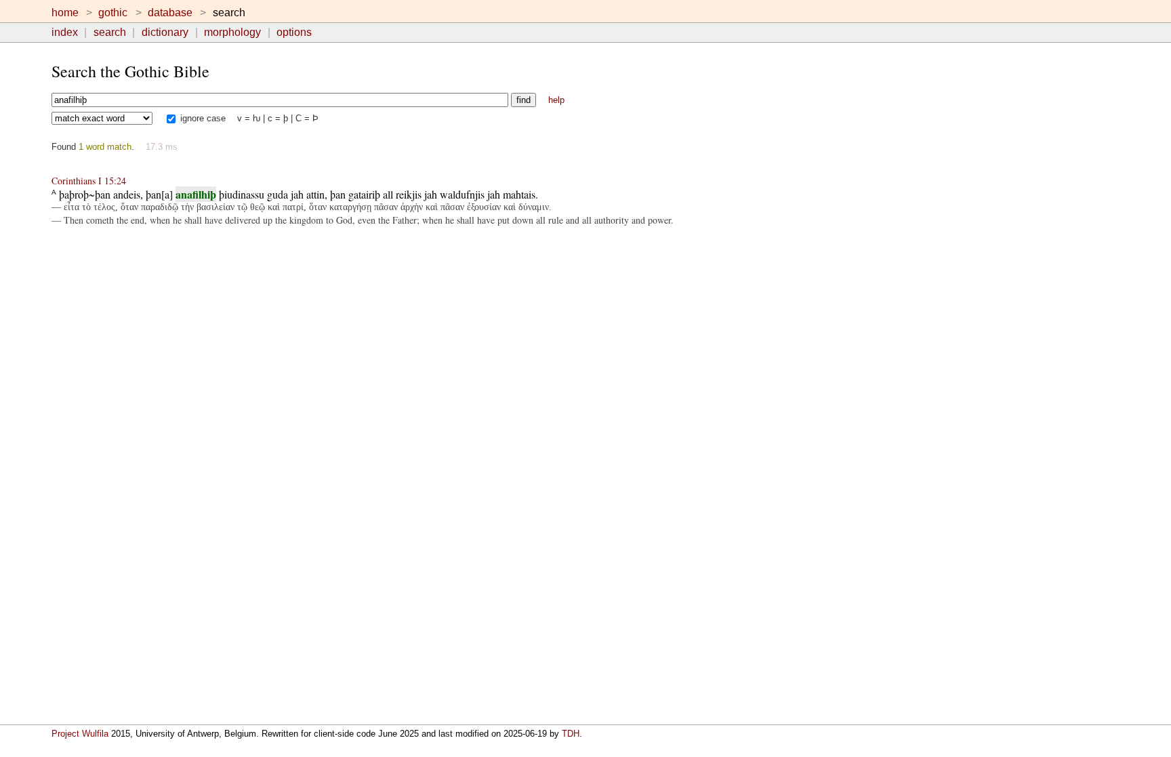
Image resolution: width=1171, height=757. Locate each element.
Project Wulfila (80, 734)
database (170, 12)
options (294, 32)
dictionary (165, 32)
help (556, 100)
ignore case (202, 118)
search (110, 32)
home (65, 12)
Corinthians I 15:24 (89, 180)
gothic (112, 12)
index (65, 32)
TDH (570, 734)
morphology (232, 32)
